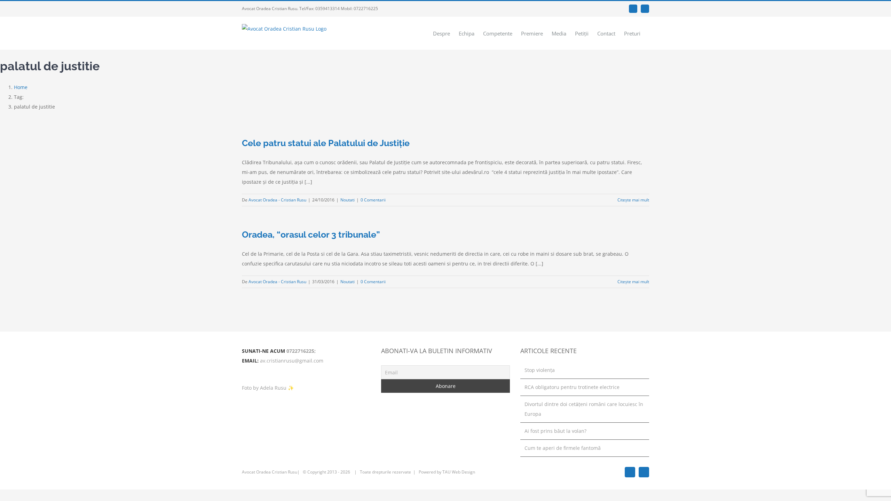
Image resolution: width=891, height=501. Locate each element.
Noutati (347, 200)
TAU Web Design (458, 472)
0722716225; (301, 351)
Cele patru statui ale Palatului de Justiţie (326, 143)
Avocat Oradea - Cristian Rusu (277, 200)
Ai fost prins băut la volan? (555, 431)
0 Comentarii (373, 200)
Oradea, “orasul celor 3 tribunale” (311, 234)
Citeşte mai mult (633, 200)
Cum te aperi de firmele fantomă (563, 448)
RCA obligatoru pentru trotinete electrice (572, 387)
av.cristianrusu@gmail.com (291, 360)
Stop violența (540, 370)
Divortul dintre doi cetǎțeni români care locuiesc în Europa (584, 409)
